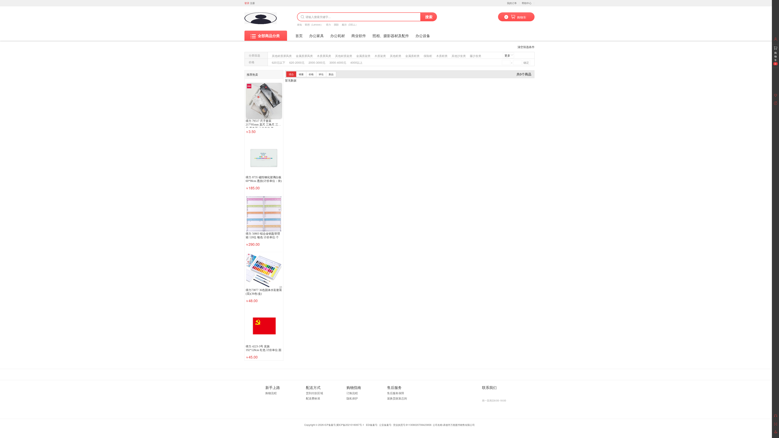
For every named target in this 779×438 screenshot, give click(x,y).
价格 (311, 74)
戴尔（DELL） (350, 24)
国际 (336, 24)
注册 (252, 3)
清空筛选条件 (526, 47)
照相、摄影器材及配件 (390, 35)
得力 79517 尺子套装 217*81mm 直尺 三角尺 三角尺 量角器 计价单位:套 (263, 124)
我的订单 (512, 3)
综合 (291, 74)
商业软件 (358, 35)
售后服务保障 (395, 393)
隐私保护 (352, 398)
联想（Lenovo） (314, 24)
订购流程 (352, 393)
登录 (246, 3)
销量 (301, 74)
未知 (299, 24)
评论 (321, 74)
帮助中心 (527, 3)
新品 (331, 74)
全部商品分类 (269, 35)
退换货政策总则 (397, 398)
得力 (328, 24)
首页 (299, 35)
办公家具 (316, 35)
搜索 (429, 16)
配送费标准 (313, 398)
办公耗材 (337, 35)
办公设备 (422, 35)
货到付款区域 (314, 393)
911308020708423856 (418, 424)
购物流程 (271, 393)
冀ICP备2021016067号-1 (350, 424)
